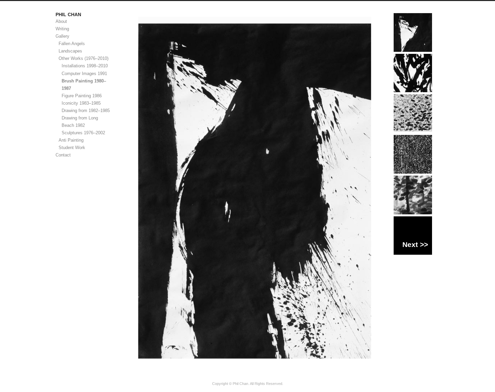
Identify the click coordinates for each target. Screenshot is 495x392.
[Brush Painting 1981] (413, 32)
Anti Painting (71, 140)
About (61, 21)
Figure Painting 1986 (82, 96)
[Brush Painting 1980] (413, 113)
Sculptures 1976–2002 (83, 133)
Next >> (415, 244)
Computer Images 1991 (84, 73)
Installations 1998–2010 (85, 66)
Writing (62, 29)
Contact (63, 155)
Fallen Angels (72, 43)
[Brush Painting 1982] (413, 73)
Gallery (62, 36)
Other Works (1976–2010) (83, 58)
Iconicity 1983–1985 (81, 103)
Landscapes (70, 51)
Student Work (72, 147)
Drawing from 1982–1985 (86, 110)
